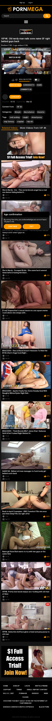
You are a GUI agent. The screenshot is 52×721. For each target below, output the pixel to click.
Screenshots (28, 85)
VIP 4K (19, 107)
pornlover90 (15, 97)
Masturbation (29, 112)
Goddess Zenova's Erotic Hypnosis (18, 707)
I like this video (13, 80)
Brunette (40, 112)
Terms (19, 690)
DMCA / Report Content (37, 690)
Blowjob (18, 112)
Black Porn (44, 707)
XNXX (46, 693)
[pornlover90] (5, 97)
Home (5, 686)
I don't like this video (16, 80)
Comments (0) (26, 89)
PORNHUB (23, 693)
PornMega (23, 717)
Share (39, 85)
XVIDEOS (35, 693)
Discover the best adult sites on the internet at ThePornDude (25, 702)
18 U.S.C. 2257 (8, 693)
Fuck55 (25, 697)
